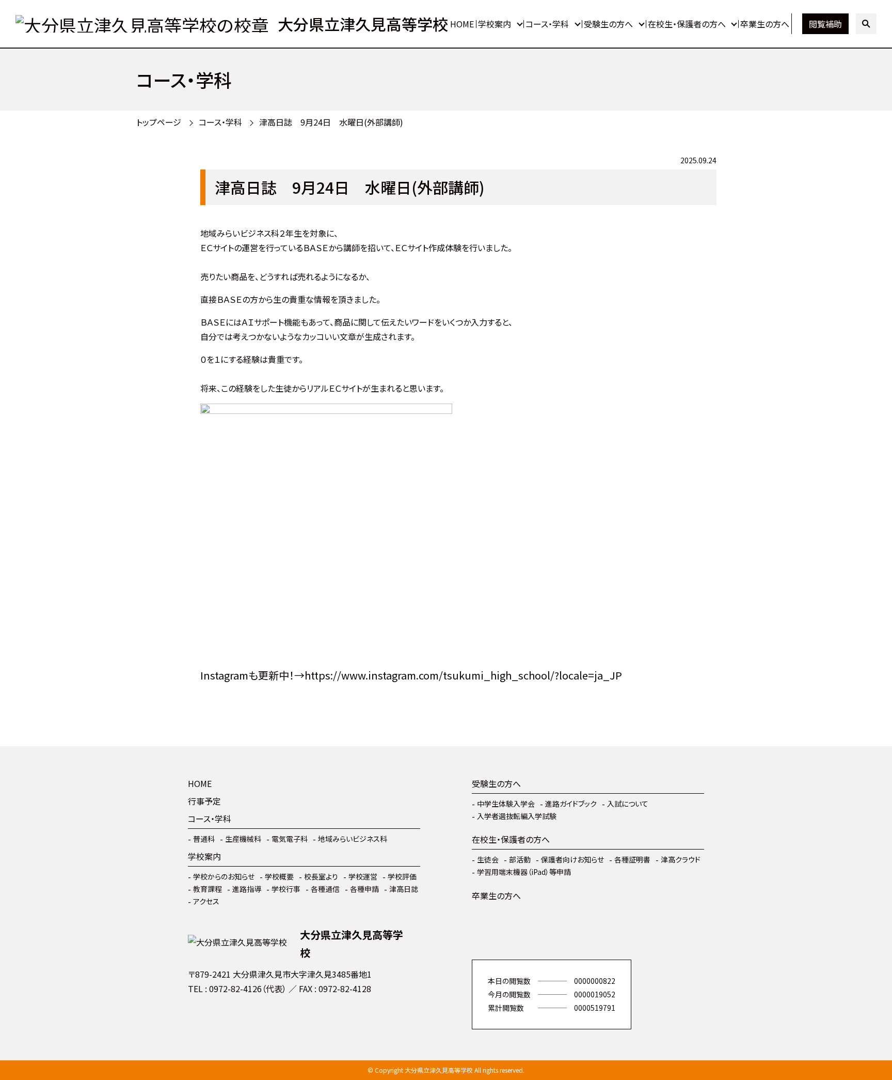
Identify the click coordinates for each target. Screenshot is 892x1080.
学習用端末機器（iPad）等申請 (524, 872)
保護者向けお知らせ (572, 859)
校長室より (321, 876)
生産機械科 (243, 839)
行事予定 (204, 801)
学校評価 (402, 876)
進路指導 (246, 889)
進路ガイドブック (571, 803)
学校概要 (279, 876)
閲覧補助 (825, 24)
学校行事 (286, 889)
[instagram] (229, 1019)
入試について (627, 803)
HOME (462, 24)
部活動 (520, 859)
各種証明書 (632, 859)
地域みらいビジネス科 (352, 839)
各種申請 (364, 889)
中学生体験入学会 (506, 803)
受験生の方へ (608, 24)
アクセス (206, 901)
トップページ (158, 122)
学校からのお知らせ (223, 876)
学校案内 (494, 24)
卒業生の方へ (764, 24)
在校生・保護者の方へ (687, 24)
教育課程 (207, 889)
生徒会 (488, 859)
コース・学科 (547, 24)
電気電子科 (290, 839)
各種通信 (325, 889)
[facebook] (198, 1019)
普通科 (204, 839)
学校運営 (362, 876)
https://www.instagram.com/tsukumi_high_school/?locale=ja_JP (463, 675)
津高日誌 (403, 889)
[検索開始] (866, 23)
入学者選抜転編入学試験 (516, 816)
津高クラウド (680, 859)
